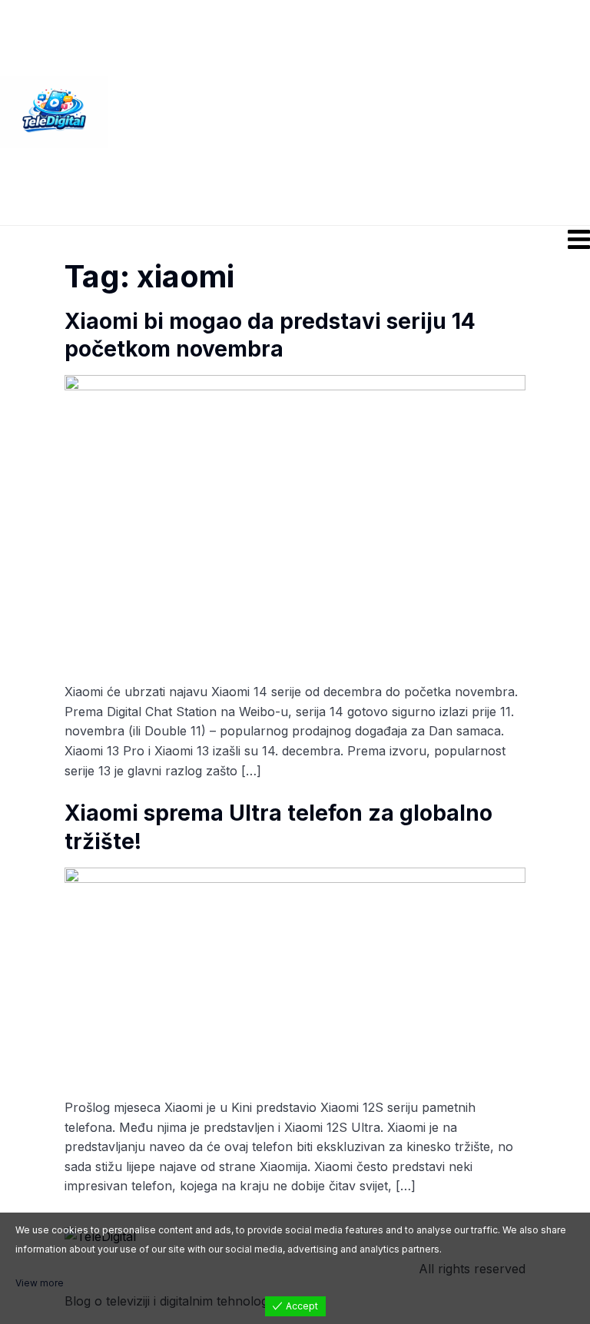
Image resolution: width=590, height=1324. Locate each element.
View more (39, 1283)
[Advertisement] (349, 111)
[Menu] (295, 239)
